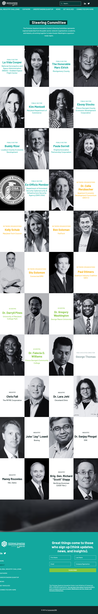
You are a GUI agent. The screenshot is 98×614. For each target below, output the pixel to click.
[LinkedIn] (85, 3)
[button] (26, 9)
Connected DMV (52, 610)
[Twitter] (88, 3)
